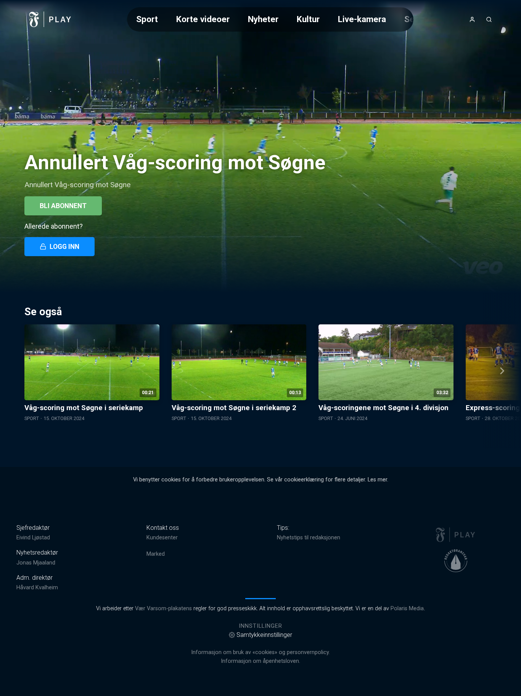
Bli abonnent (63, 206)
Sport (147, 19)
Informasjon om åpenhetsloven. (260, 661)
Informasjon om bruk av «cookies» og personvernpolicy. (260, 652)
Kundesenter (162, 537)
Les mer (377, 479)
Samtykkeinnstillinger (264, 634)
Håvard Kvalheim (37, 587)
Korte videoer (203, 19)
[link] (50, 19)
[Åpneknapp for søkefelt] (489, 19)
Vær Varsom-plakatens (163, 608)
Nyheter (263, 19)
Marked (155, 554)
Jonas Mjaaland (35, 563)
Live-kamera (362, 19)
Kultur (308, 19)
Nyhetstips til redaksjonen (308, 537)
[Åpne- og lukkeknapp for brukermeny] (472, 19)
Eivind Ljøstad (33, 537)
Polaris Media (407, 608)
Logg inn (64, 246)
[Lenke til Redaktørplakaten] (455, 560)
